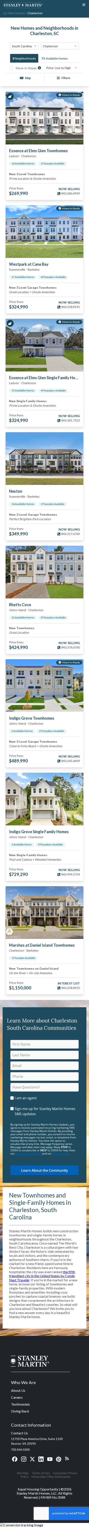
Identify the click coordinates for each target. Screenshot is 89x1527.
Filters (66, 78)
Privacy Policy (60, 1153)
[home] (4, 12)
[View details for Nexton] (44, 458)
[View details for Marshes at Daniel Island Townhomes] (44, 912)
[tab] (24, 58)
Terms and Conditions (28, 1153)
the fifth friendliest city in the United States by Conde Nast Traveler (42, 1276)
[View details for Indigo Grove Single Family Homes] (44, 799)
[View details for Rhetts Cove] (44, 572)
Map (28, 78)
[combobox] (24, 46)
